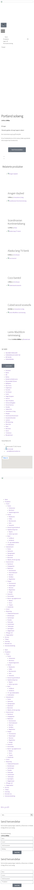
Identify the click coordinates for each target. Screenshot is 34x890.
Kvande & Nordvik (10, 418)
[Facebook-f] (4, 473)
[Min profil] (3, 803)
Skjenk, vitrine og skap (13, 559)
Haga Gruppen (10, 396)
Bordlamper (10, 615)
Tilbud (6, 639)
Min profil (5, 807)
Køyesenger (12, 585)
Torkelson (8, 433)
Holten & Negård (10, 403)
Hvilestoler (12, 508)
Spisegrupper (11, 553)
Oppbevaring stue (12, 529)
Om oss (7, 637)
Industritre (9, 409)
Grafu (7, 394)
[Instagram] (8, 473)
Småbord (11, 538)
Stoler (9, 506)
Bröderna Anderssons (12, 379)
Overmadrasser (13, 572)
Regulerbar (12, 579)
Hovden (8, 407)
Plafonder (10, 622)
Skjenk (10, 532)
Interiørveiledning (10, 646)
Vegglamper (10, 630)
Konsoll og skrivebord (13, 527)
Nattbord (10, 564)
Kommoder (10, 596)
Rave (15, 228)
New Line (8, 424)
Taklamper (10, 626)
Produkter (6, 39)
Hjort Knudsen (10, 400)
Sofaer (9, 514)
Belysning (9, 611)
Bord (8, 536)
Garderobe (10, 607)
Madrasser (10, 568)
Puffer (10, 519)
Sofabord (11, 540)
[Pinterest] (12, 473)
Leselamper (10, 624)
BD (6, 375)
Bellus (7, 377)
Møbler (11, 600)
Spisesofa (10, 551)
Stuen (7, 504)
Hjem (6, 37)
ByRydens (8, 383)
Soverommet (10, 562)
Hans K (8, 398)
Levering (7, 641)
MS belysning (9, 422)
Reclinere (11, 510)
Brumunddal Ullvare (11, 381)
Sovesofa (11, 525)
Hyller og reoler (13, 534)
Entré (7, 609)
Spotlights (10, 628)
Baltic (7, 372)
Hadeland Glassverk (12, 613)
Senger (9, 581)
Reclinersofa (12, 521)
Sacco (7, 431)
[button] (8, 366)
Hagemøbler (9, 635)
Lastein (8, 420)
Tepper (11, 605)
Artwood (8, 370)
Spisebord (10, 555)
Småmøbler (10, 544)
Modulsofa (12, 516)
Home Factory (10, 405)
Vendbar (11, 577)
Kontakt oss (8, 643)
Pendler (9, 620)
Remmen (8, 428)
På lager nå (9, 633)
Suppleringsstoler (14, 512)
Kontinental (12, 570)
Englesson (9, 387)
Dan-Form (8, 385)
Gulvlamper (10, 618)
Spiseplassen (9, 547)
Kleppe (8, 413)
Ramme (11, 575)
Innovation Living (19, 197)
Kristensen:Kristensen (12, 415)
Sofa (10, 523)
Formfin (8, 390)
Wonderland (26, 339)
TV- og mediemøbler (13, 542)
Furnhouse (17, 255)
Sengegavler (10, 566)
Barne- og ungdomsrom (14, 598)
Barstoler (10, 557)
